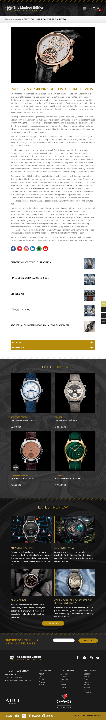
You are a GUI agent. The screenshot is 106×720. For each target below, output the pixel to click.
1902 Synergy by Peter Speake (23, 420)
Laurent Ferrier (87, 683)
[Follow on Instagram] (91, 658)
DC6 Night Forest (65, 548)
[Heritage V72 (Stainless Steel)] (75, 412)
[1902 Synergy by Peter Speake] (31, 412)
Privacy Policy (42, 683)
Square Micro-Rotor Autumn (23, 478)
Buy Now (16, 342)
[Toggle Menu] (85, 8)
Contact (42, 679)
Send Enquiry (18, 347)
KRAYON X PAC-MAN (22, 548)
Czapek (87, 674)
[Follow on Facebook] (78, 658)
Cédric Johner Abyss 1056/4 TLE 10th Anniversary (73, 601)
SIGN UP (88, 640)
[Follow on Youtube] (98, 658)
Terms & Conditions (64, 679)
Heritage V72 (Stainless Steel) (67, 420)
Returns (63, 687)
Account (63, 674)
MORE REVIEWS (53, 623)
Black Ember (19, 600)
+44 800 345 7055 (14, 677)
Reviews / (17, 19)
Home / (9, 19)
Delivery (63, 684)
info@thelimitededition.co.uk (19, 680)
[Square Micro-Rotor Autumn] (31, 470)
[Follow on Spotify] (84, 658)
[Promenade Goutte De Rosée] (75, 470)
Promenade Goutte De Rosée (67, 478)
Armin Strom (86, 677)
